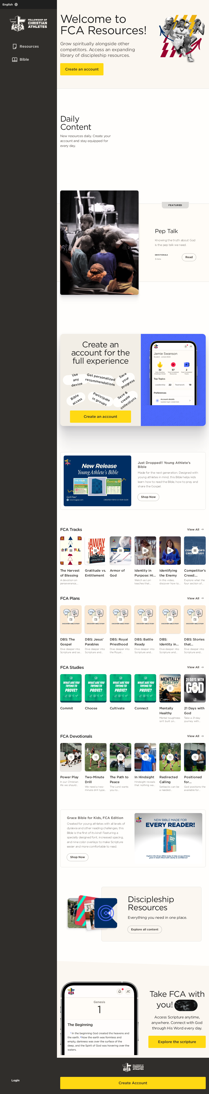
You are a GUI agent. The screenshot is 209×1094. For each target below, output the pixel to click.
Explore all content (144, 929)
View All (193, 529)
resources (22, 46)
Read (189, 257)
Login (15, 1080)
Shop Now (148, 497)
